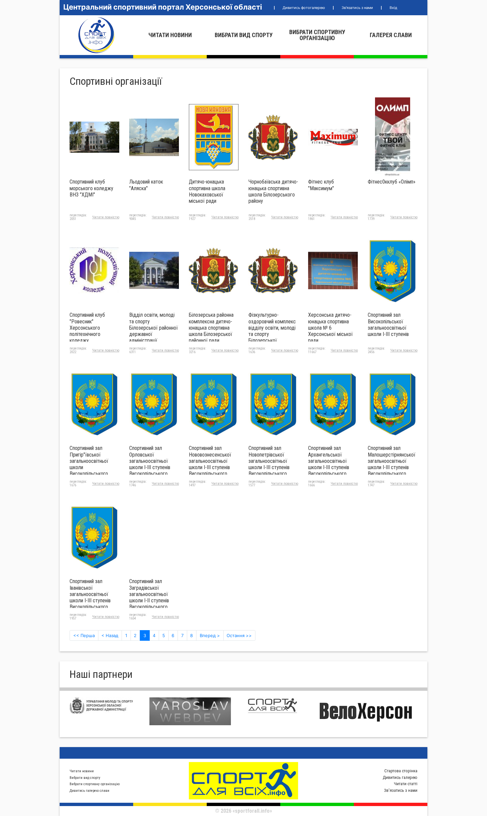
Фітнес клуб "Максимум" (321, 185)
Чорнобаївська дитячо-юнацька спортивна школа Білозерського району (273, 191)
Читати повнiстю (105, 217)
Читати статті (405, 783)
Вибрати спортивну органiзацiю (317, 34)
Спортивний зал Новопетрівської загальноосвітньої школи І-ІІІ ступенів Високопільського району (269, 464)
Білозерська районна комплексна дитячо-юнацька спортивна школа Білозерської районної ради (211, 328)
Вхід (393, 7)
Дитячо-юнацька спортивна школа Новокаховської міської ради (207, 191)
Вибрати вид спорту (244, 34)
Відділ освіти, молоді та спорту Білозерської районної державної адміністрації (153, 328)
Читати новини (170, 34)
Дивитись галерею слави (89, 791)
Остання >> (239, 635)
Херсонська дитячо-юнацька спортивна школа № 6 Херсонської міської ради (330, 328)
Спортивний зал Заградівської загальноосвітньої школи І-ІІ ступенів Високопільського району (149, 597)
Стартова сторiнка (400, 770)
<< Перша (84, 635)
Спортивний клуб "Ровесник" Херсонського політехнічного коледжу (87, 328)
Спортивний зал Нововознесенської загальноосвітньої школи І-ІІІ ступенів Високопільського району (210, 464)
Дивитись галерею (400, 777)
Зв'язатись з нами (357, 7)
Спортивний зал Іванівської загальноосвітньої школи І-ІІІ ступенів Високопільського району (90, 597)
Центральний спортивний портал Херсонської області (162, 7)
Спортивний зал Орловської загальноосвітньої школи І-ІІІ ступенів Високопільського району (149, 464)
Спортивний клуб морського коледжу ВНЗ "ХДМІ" (91, 188)
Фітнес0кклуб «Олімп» (391, 182)
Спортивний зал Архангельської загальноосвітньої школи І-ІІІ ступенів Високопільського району (328, 464)
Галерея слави (391, 34)
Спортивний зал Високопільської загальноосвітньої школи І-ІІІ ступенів (388, 324)
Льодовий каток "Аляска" (146, 185)
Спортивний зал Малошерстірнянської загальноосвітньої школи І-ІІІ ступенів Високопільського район (391, 464)
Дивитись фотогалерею (304, 7)
